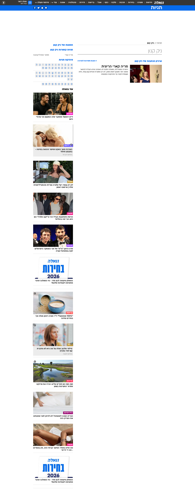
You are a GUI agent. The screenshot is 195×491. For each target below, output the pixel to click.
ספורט (140, 3)
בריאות (91, 3)
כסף (106, 3)
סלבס (113, 3)
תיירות (82, 3)
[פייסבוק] (34, 8)
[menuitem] (147, 2)
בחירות (131, 3)
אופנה (62, 3)
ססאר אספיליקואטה (41, 55)
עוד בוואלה (67, 89)
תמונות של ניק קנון (63, 45)
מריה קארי (69, 55)
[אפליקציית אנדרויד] (46, 8)
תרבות (122, 3)
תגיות (159, 43)
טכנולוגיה (72, 3)
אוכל (99, 3)
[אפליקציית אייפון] (42, 8)
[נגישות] (3, 2)
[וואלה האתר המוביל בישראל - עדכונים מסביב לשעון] (159, 2)
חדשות (149, 3)
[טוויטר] (38, 8)
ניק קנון (150, 43)
